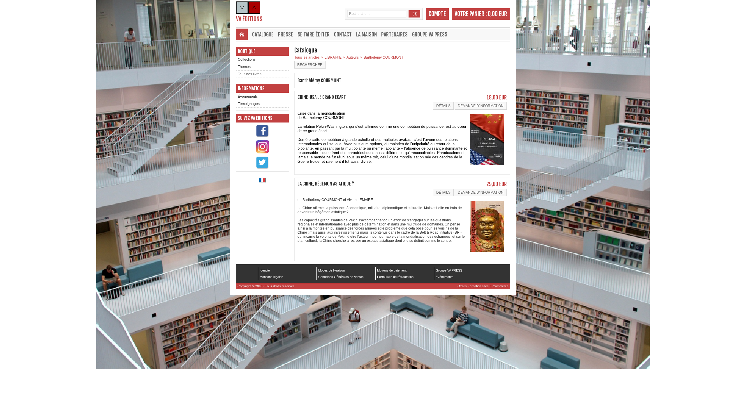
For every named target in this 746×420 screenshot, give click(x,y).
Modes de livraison (331, 270)
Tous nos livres (249, 74)
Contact (343, 34)
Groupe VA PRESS (429, 34)
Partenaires (394, 34)
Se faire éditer (314, 34)
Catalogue (263, 34)
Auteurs (352, 57)
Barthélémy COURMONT (383, 57)
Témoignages (249, 104)
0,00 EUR (497, 14)
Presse (285, 34)
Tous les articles (307, 57)
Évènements (248, 96)
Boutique (247, 51)
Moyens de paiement (392, 270)
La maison (366, 34)
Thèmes (244, 67)
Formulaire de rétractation (395, 277)
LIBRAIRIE (333, 57)
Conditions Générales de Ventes (341, 277)
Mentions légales (271, 277)
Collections (247, 59)
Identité (265, 270)
